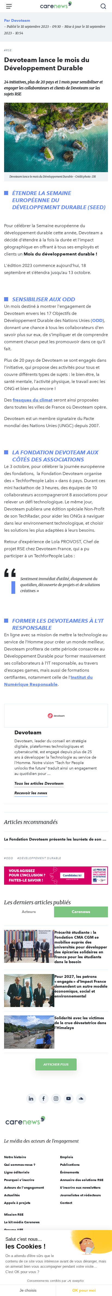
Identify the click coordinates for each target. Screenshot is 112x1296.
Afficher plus (56, 1064)
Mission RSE (13, 1214)
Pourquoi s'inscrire (19, 1180)
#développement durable (39, 858)
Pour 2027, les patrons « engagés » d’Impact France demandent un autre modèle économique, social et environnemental (80, 986)
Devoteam (20, 20)
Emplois (66, 1157)
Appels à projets (17, 1203)
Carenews (81, 911)
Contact (66, 1203)
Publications (70, 1165)
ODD (97, 320)
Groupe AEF (13, 1230)
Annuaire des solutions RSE (81, 1180)
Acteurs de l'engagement (24, 1187)
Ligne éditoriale (16, 1172)
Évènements (69, 1172)
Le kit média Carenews (22, 1222)
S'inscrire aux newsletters (80, 1187)
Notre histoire (15, 1157)
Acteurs (29, 911)
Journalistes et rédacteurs (80, 1195)
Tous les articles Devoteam (39, 783)
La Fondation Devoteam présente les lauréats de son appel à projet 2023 (56, 839)
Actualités (12, 1195)
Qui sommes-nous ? (19, 1165)
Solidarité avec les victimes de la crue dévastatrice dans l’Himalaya (80, 1023)
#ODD (8, 858)
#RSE (8, 50)
